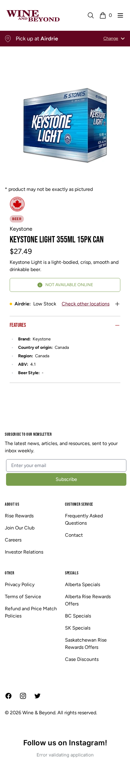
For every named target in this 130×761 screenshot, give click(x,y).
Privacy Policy (19, 584)
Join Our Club (19, 528)
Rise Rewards (19, 516)
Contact (74, 535)
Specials (72, 573)
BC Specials (78, 616)
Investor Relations (24, 552)
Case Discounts (82, 659)
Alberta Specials (82, 584)
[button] (120, 15)
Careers (13, 540)
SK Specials (77, 628)
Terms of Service (23, 596)
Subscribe (66, 479)
